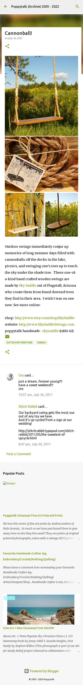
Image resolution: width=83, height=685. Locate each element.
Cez (21, 375)
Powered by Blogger (44, 671)
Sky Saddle (27, 285)
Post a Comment (18, 454)
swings (41, 342)
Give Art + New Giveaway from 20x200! (28, 628)
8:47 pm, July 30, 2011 (35, 444)
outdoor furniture (19, 342)
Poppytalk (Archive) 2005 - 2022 (35, 6)
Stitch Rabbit (28, 406)
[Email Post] (7, 338)
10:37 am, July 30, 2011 (36, 395)
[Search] (77, 6)
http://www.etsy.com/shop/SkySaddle (45, 318)
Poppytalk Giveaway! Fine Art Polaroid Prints (33, 515)
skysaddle (50, 331)
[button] (7, 46)
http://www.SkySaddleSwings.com (46, 324)
